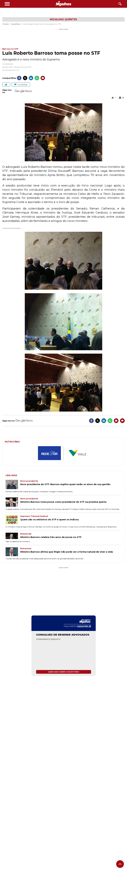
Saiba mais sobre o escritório (63, 672)
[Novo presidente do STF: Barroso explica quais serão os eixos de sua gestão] (13, 485)
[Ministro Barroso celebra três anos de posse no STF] (13, 536)
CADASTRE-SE (84, 626)
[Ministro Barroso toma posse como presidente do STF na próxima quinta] (13, 502)
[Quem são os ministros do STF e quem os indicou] (13, 520)
